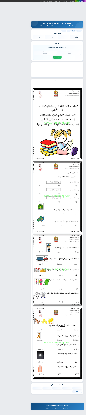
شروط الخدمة (60, 405)
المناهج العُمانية (64, 1)
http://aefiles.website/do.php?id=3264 (57, 84)
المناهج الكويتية (43, 1)
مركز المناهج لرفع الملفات (80, 1)
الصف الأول (73, 30)
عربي (77, 391)
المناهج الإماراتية (71, 1)
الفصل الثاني (63, 30)
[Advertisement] (43, 12)
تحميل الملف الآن (57, 57)
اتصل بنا (48, 405)
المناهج (47, 408)
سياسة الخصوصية (53, 405)
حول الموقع (66, 405)
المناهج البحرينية (50, 1)
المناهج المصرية (57, 1)
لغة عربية (68, 30)
